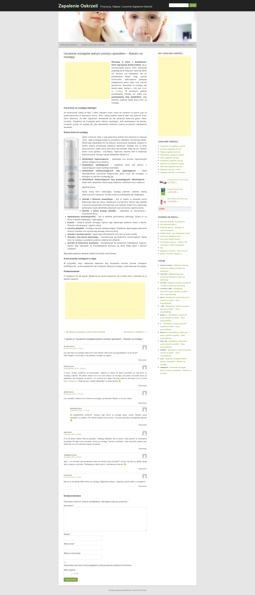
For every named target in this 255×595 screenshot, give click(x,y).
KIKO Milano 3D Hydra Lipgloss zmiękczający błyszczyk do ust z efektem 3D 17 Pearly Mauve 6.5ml (178, 199)
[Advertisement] (87, 80)
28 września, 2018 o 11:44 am (73, 348)
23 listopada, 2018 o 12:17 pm (79, 410)
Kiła (161, 247)
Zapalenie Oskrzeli (78, 5)
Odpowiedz (142, 360)
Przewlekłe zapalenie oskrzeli (171, 160)
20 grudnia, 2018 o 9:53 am (72, 457)
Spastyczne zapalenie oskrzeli (172, 163)
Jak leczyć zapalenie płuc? (170, 236)
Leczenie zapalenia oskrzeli (122, 45)
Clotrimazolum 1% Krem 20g (177, 180)
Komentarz (69, 505)
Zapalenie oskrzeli (68, 45)
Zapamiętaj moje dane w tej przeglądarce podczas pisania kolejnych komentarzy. (98, 565)
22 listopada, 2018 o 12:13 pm (73, 394)
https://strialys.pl (70, 381)
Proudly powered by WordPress (120, 590)
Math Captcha (70, 569)
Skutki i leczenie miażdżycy (171, 253)
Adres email (69, 543)
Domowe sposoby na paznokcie (172, 221)
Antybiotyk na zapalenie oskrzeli (172, 146)
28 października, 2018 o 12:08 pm (75, 368)
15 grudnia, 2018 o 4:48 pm (72, 434)
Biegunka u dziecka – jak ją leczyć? (174, 250)
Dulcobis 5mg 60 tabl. (175, 189)
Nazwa (67, 534)
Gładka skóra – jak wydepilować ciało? (175, 233)
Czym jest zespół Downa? (170, 239)
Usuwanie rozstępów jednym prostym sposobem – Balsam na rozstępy (173, 361)
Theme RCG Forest (139, 590)
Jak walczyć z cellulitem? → (135, 331)
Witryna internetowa (72, 553)
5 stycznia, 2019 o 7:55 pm (72, 477)
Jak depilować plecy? (168, 224)
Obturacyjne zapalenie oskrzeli (172, 154)
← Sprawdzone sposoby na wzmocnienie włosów (84, 331)
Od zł (172, 182)
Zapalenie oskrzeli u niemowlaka (172, 172)
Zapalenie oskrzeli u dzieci (181, 45)
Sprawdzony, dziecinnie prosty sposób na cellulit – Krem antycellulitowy (174, 291)
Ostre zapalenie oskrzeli (169, 157)
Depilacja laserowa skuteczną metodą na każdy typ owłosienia (174, 268)
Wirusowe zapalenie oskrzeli (152, 45)
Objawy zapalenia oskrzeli (93, 45)
